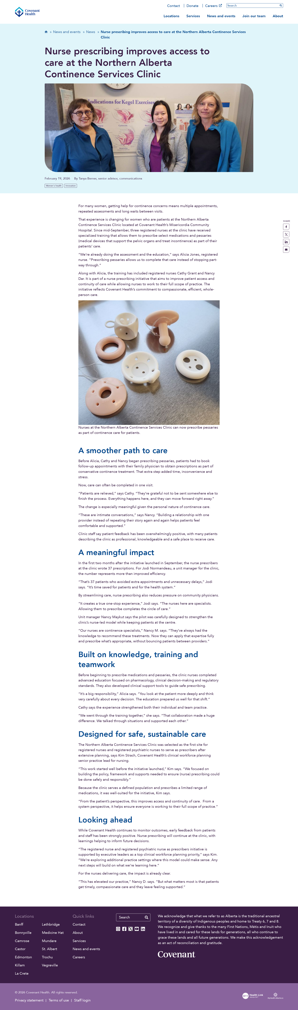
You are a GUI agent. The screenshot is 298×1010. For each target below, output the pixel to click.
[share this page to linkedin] (286, 242)
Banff (19, 924)
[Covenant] (176, 954)
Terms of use (59, 1000)
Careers (211, 5)
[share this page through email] (286, 249)
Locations (171, 16)
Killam (20, 965)
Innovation (70, 185)
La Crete (22, 973)
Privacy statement (29, 1000)
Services (193, 16)
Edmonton (23, 957)
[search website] (146, 917)
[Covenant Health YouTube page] (137, 929)
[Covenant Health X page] (131, 929)
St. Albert (49, 949)
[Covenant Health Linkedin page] (143, 929)
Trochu (47, 957)
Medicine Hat (53, 932)
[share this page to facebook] (286, 227)
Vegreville (50, 965)
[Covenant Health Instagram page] (118, 929)
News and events (221, 16)
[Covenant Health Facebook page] (124, 929)
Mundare (49, 940)
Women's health (54, 185)
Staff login (82, 1000)
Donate (193, 5)
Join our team (254, 16)
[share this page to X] (286, 234)
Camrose (22, 940)
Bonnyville (23, 932)
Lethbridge (51, 924)
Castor (20, 949)
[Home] (27, 12)
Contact (173, 5)
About (278, 16)
